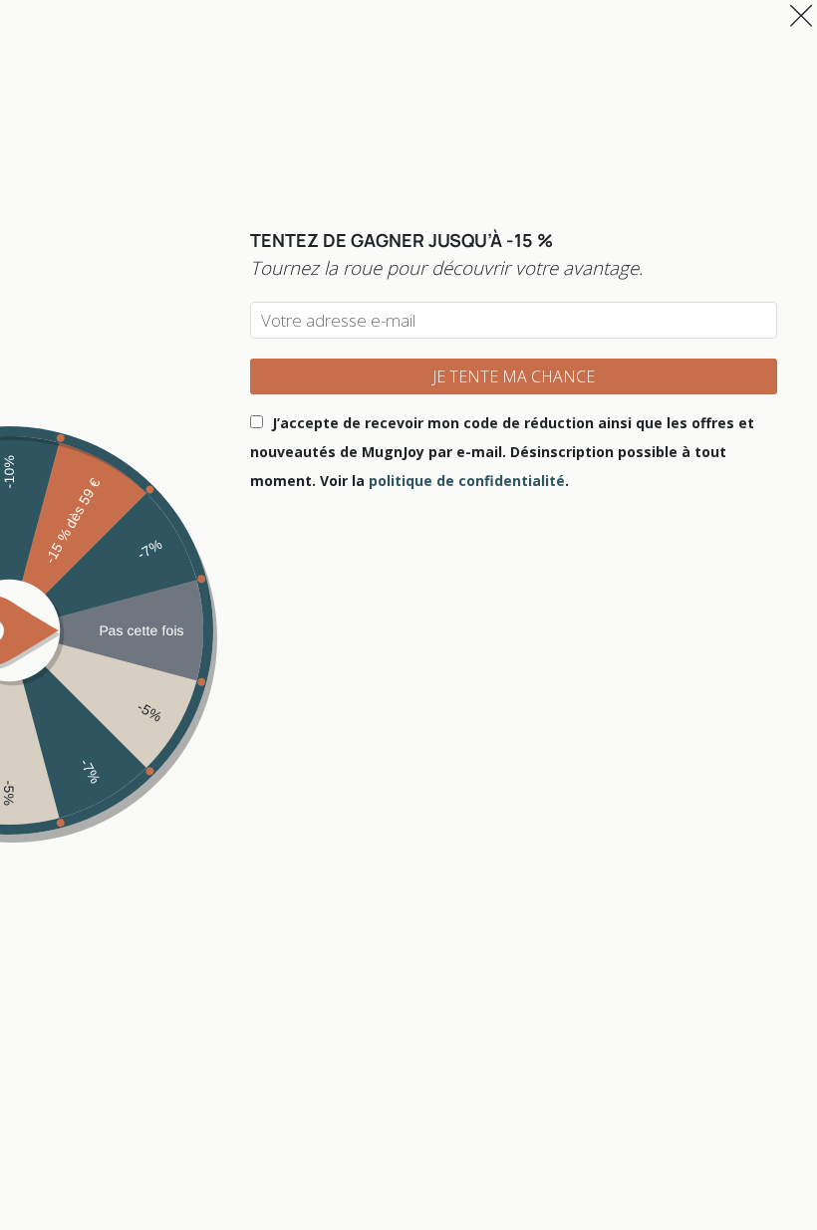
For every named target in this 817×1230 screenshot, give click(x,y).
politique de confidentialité (467, 480)
